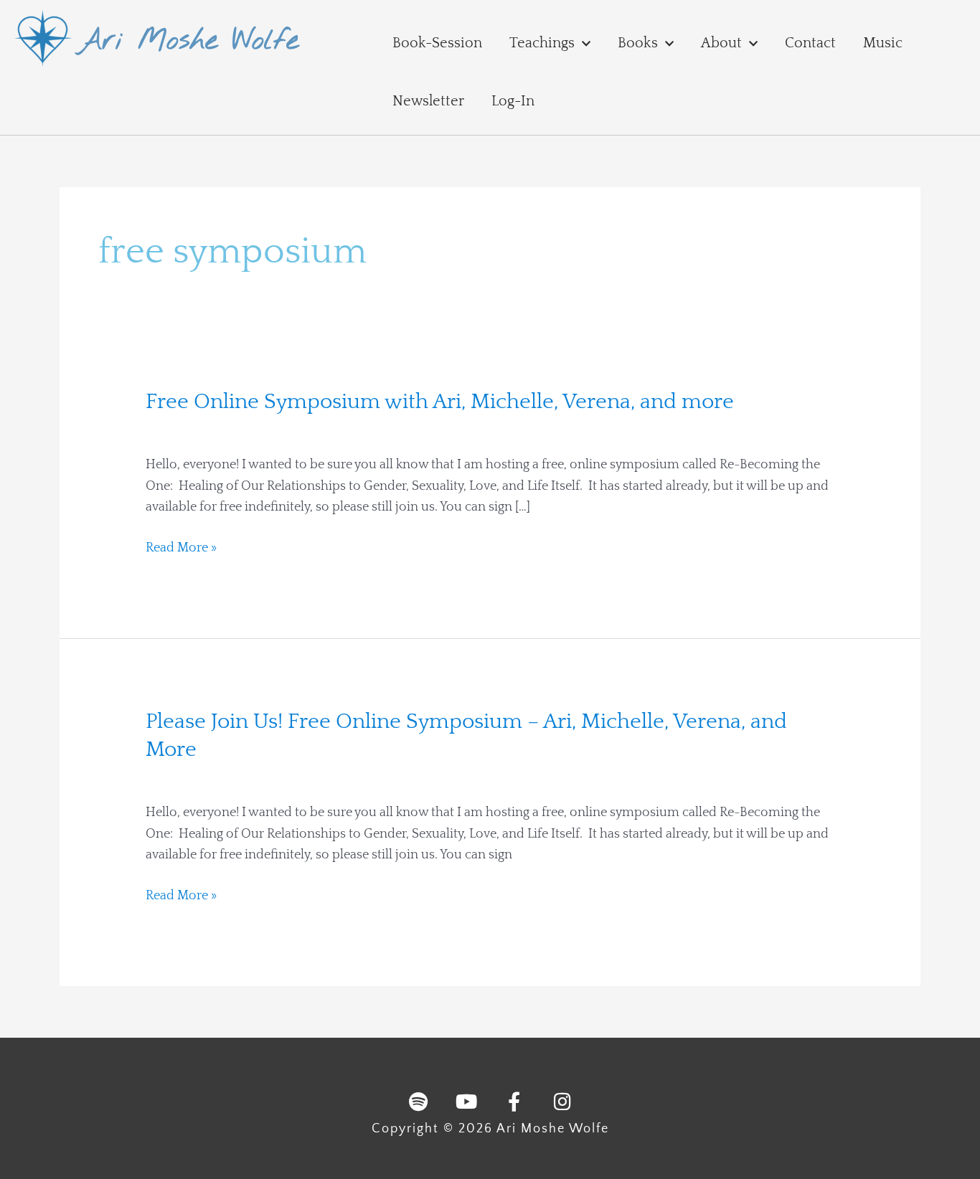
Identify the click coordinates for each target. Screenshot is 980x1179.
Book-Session (437, 43)
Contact (810, 43)
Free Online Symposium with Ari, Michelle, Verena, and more (440, 402)
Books (638, 43)
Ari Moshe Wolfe (188, 41)
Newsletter (428, 101)
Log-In (512, 101)
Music (883, 43)
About (721, 43)
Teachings (542, 43)
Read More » (181, 548)
